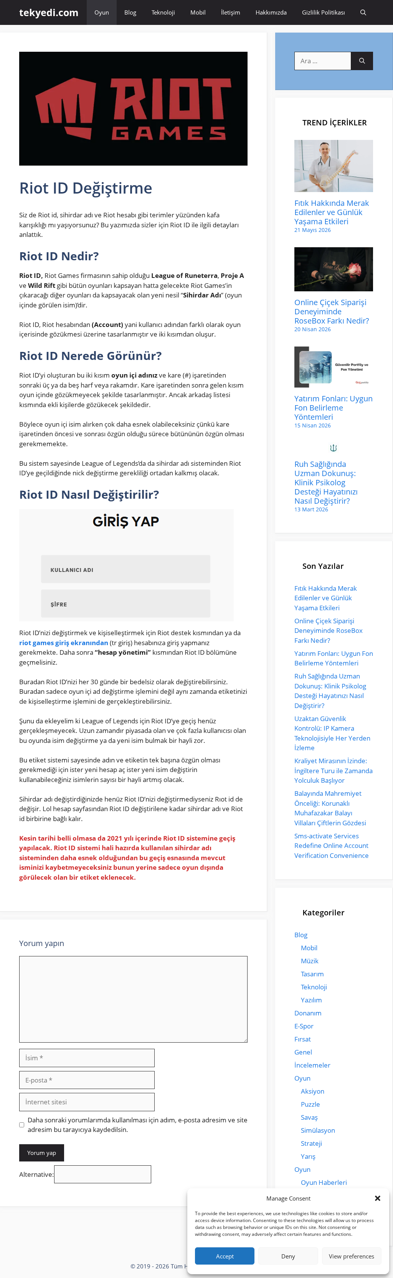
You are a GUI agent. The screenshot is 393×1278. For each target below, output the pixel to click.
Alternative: (36, 1174)
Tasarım (312, 973)
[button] (377, 1198)
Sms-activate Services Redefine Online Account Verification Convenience (331, 845)
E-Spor (304, 1026)
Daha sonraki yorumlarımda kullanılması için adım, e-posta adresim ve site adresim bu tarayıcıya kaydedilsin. (138, 1124)
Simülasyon (318, 1130)
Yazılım (311, 999)
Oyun (101, 12)
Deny (288, 1256)
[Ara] (362, 61)
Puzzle (310, 1104)
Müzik (310, 960)
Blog (130, 12)
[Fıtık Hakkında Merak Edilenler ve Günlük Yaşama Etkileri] (333, 187)
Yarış (308, 1156)
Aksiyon (312, 1091)
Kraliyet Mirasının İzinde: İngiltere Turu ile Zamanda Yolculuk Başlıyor (333, 770)
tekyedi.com (49, 12)
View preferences (351, 1256)
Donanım (308, 1013)
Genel (303, 1052)
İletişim (230, 12)
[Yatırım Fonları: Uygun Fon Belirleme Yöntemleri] (333, 382)
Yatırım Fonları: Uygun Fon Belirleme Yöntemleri (333, 407)
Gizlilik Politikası (323, 12)
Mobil (198, 12)
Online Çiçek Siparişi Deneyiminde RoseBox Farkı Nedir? (331, 311)
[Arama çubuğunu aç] (363, 12)
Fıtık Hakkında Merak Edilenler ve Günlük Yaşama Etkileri (331, 212)
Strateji (311, 1143)
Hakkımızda (271, 12)
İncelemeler (312, 1065)
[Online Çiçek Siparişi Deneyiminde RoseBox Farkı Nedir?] (333, 286)
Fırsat (302, 1039)
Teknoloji (163, 12)
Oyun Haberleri (324, 1182)
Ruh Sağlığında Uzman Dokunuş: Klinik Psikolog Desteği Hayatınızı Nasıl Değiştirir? (326, 482)
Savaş (309, 1117)
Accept (225, 1256)
